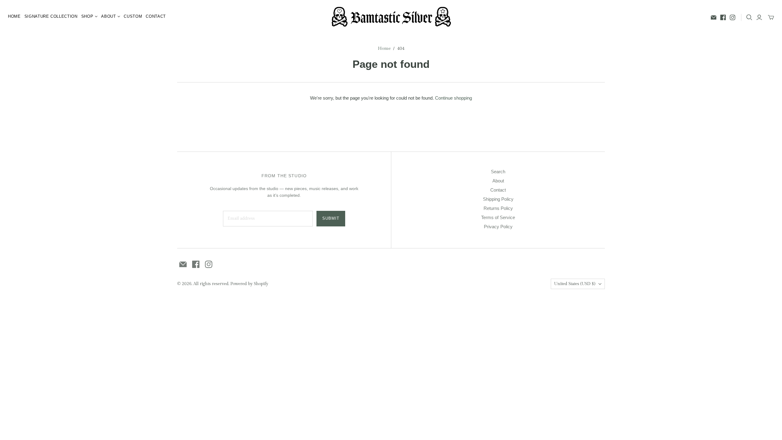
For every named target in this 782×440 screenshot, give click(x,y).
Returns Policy (498, 208)
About (498, 180)
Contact (498, 190)
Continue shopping (453, 98)
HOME (14, 16)
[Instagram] (732, 17)
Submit (330, 218)
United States (574, 283)
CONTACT (156, 16)
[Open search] (749, 17)
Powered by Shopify (249, 283)
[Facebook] (723, 17)
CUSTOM (133, 16)
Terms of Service (498, 217)
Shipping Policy (498, 199)
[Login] (759, 17)
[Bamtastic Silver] (391, 16)
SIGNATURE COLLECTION (51, 16)
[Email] (713, 17)
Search (498, 171)
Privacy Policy (498, 226)
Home (384, 48)
